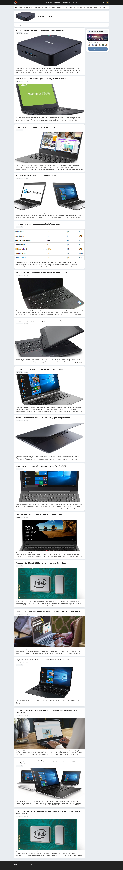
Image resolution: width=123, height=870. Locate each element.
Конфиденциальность (23, 864)
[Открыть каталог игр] (106, 7)
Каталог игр (57, 2)
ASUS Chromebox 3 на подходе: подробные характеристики (40, 30)
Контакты (40, 864)
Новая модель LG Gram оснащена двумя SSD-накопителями (40, 369)
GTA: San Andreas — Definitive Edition (55, 7)
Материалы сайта (33, 864)
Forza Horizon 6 (29, 7)
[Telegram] (76, 2)
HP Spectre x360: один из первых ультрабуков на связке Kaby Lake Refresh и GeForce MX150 (46, 711)
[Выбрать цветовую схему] (107, 2)
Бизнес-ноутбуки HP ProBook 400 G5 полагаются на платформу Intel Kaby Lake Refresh (45, 762)
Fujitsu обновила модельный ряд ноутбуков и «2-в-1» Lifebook (41, 321)
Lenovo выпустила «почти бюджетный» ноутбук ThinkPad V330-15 (42, 466)
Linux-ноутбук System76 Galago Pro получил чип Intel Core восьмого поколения (48, 611)
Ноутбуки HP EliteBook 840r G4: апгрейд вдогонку (36, 175)
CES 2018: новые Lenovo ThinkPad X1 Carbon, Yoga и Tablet (39, 514)
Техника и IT (19, 33)
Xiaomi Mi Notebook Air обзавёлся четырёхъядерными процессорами (44, 418)
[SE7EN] (16, 2)
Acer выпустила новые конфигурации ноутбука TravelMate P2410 (42, 79)
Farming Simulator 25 (93, 7)
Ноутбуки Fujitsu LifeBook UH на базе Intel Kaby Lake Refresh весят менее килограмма (42, 661)
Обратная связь (66, 2)
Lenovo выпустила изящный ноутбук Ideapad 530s (36, 127)
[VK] (73, 2)
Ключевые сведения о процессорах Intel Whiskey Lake (38, 224)
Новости (48, 2)
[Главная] (16, 25)
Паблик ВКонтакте (97, 31)
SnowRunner (82, 7)
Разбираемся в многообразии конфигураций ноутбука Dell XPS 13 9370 (44, 272)
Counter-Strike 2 (72, 7)
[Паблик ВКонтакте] (89, 31)
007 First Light (39, 7)
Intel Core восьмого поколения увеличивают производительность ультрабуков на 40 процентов (49, 812)
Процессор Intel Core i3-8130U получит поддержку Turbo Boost (41, 563)
